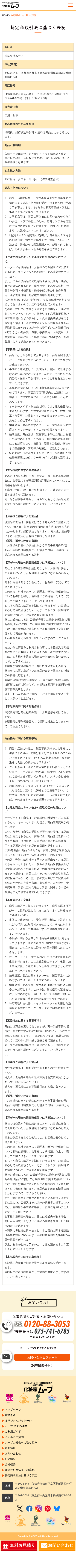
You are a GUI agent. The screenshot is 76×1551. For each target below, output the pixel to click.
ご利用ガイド (13, 1431)
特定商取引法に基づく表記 (21, 1475)
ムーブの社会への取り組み (21, 1442)
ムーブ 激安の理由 (16, 1426)
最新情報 (10, 1447)
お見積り (10, 1458)
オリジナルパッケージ (18, 1420)
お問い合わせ (13, 1453)
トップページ (13, 1409)
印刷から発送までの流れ (19, 1469)
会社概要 (10, 1464)
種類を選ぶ (11, 1415)
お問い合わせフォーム (42, 1357)
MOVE (34, 1536)
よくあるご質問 (14, 1436)
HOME (5, 15)
